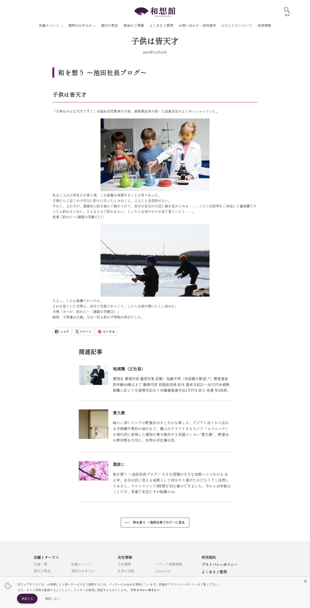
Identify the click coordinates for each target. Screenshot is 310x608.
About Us (163, 571)
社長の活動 (126, 571)
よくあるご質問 (214, 571)
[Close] (305, 581)
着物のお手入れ (83, 571)
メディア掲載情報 (168, 564)
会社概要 (124, 564)
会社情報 (125, 557)
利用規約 (209, 557)
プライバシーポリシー (220, 564)
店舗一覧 (40, 564)
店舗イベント (81, 564)
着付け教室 (42, 571)
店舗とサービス (46, 557)
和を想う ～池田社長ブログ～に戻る (158, 522)
